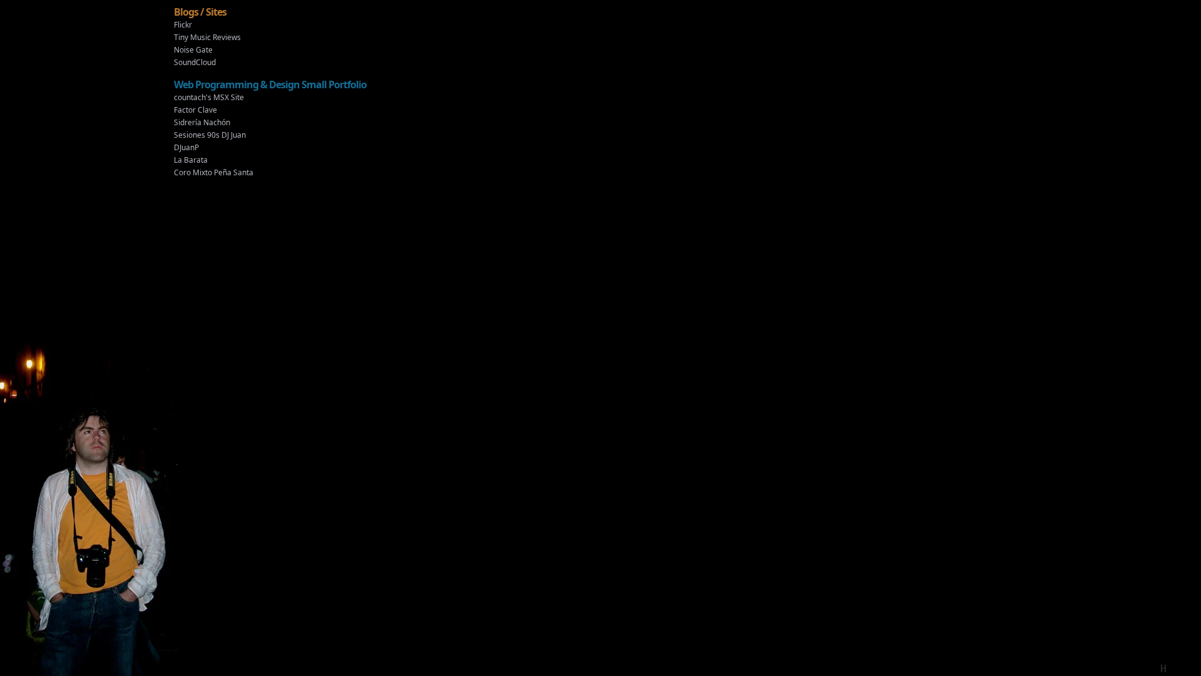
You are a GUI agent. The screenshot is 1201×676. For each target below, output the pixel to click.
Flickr (183, 24)
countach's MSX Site (209, 97)
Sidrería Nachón (202, 122)
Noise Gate (193, 49)
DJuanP (186, 147)
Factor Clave (195, 110)
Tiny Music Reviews (207, 37)
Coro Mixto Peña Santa (213, 172)
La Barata (191, 160)
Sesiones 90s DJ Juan (210, 135)
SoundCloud (195, 62)
